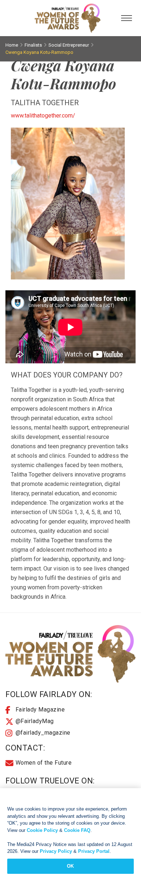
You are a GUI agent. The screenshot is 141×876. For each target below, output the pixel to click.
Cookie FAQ (77, 830)
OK (70, 866)
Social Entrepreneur (68, 45)
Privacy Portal (94, 851)
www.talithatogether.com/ (43, 115)
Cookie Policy (42, 830)
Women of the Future (44, 762)
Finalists (33, 45)
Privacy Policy (56, 851)
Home (11, 45)
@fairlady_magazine (43, 732)
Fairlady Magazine (40, 709)
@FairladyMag (35, 721)
